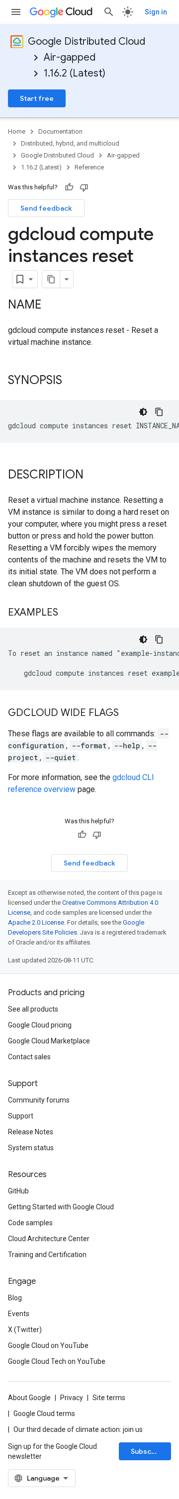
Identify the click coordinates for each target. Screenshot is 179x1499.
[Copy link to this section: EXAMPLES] (68, 613)
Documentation (60, 131)
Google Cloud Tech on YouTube (56, 1361)
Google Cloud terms (44, 1414)
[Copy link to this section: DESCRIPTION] (93, 475)
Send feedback (46, 208)
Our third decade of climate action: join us (78, 1429)
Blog (15, 1298)
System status (31, 1148)
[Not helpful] (84, 187)
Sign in (156, 12)
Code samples (30, 1223)
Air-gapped (69, 57)
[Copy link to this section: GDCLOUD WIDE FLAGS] (129, 713)
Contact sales (29, 1057)
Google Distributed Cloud (86, 41)
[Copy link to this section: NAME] (51, 306)
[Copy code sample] (159, 412)
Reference (89, 167)
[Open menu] (16, 12)
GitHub (18, 1191)
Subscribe (148, 1451)
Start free (37, 98)
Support (20, 1116)
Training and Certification (47, 1255)
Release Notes (30, 1132)
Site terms (108, 1398)
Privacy (71, 1398)
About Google (29, 1398)
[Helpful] (69, 187)
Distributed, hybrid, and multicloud (70, 143)
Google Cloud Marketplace (49, 1041)
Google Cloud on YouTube (48, 1345)
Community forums (39, 1100)
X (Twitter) (25, 1330)
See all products (33, 1009)
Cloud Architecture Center (49, 1239)
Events (18, 1314)
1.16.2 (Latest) (74, 73)
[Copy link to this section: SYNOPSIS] (72, 381)
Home (16, 131)
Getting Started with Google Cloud (61, 1207)
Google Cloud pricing (40, 1025)
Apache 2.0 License (36, 922)
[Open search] (109, 12)
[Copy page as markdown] (51, 279)
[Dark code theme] (143, 412)
